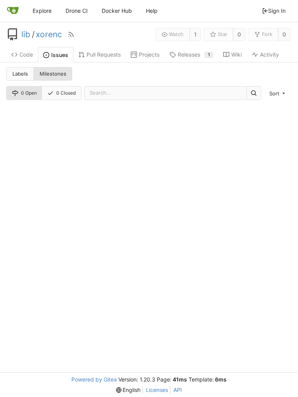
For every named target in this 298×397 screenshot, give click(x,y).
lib (25, 34)
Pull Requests (104, 54)
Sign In (277, 10)
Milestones (53, 74)
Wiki (236, 54)
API (177, 390)
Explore (42, 10)
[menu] (278, 93)
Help (152, 10)
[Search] (253, 93)
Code (26, 54)
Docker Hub (117, 10)
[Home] (13, 10)
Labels (20, 74)
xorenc (49, 34)
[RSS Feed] (71, 34)
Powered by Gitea (94, 379)
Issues (59, 55)
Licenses (157, 390)
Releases (194, 54)
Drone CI (77, 10)
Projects (149, 54)
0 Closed (66, 93)
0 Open (29, 93)
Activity (269, 54)
